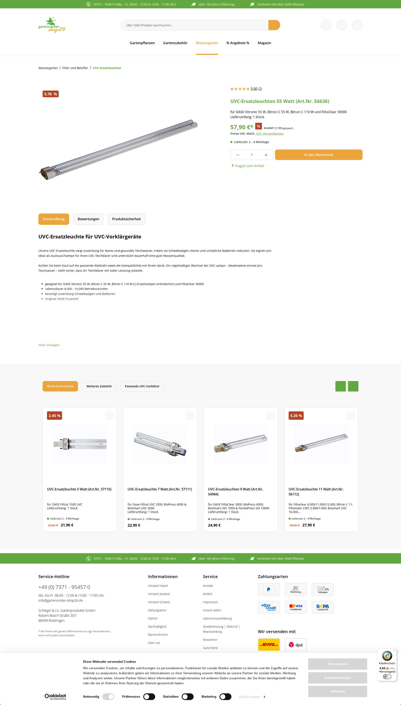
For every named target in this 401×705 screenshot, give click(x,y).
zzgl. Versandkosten (270, 134)
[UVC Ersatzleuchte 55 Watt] (118, 146)
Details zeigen (249, 697)
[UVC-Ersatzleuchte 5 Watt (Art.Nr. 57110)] (80, 469)
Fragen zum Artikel (249, 166)
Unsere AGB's (212, 610)
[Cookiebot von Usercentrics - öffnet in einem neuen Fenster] (55, 697)
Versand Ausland (159, 594)
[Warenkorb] (342, 25)
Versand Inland (158, 586)
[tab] (53, 219)
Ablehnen (338, 691)
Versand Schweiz (159, 602)
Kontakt (208, 586)
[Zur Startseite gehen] (77, 25)
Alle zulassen (338, 664)
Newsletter (210, 640)
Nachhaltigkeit (157, 626)
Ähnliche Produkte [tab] (60, 386)
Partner (153, 618)
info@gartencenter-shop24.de (60, 600)
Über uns (154, 643)
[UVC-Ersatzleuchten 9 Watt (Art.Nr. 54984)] (241, 469)
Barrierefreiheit (158, 635)
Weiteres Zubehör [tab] (99, 386)
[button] (49, 345)
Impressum (210, 602)
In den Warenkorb (318, 154)
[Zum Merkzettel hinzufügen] (189, 95)
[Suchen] (274, 25)
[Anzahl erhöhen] (266, 155)
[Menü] (394, 651)
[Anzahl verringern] (237, 155)
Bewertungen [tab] (88, 219)
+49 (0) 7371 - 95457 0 (64, 586)
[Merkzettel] (326, 25)
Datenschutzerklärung (217, 618)
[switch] (149, 696)
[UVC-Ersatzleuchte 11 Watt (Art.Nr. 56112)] (321, 469)
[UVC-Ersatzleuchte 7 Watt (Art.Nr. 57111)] (160, 469)
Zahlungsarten (157, 610)
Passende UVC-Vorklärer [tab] (142, 386)
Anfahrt (207, 594)
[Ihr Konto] (357, 25)
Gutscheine (210, 648)
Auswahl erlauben (338, 677)
